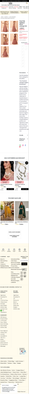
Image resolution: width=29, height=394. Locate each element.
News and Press (3, 260)
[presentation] (2, 171)
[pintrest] (21, 279)
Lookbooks (13, 282)
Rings (14, 363)
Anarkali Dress (3, 382)
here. (9, 391)
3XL (23, 57)
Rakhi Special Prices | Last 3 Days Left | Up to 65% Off (4, 12)
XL (22, 51)
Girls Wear (8, 378)
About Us (2, 259)
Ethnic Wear (23, 372)
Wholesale (16, 6)
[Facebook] (21, 272)
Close (15, 385)
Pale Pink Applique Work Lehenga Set (7, 18)
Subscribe (24, 263)
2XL (23, 54)
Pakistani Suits (19, 382)
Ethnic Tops (15, 376)
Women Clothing (12, 8)
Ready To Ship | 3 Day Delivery (24, 12)
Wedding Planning (4, 265)
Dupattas (2, 376)
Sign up (27, 6)
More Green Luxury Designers (14, 236)
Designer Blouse (20, 370)
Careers (2, 262)
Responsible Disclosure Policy (17, 269)
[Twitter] (24, 272)
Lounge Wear (23, 376)
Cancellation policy (15, 273)
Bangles (19, 363)
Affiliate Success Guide (5, 267)
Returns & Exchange (15, 262)
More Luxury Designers (14, 232)
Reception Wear (4, 380)
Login (24, 6)
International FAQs (15, 259)
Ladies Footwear (19, 361)
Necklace (10, 363)
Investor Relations (15, 267)
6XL (23, 66)
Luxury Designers (12, 16)
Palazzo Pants (16, 372)
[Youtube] (24, 276)
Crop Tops (2, 378)
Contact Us (2, 264)
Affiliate (20, 6)
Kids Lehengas (16, 378)
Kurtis (13, 370)
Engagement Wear (13, 380)
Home (2, 16)
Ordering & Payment (15, 277)
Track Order (11, 6)
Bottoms (25, 374)
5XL (23, 63)
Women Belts (3, 363)
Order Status (14, 260)
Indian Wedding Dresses (5, 372)
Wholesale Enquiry (15, 280)
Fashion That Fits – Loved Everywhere (14, 12)
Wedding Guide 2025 (4, 6)
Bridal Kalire (9, 376)
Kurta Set (20, 8)
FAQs (12, 272)
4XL (23, 60)
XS (22, 46)
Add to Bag (10, 189)
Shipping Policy (14, 275)
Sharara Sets (11, 382)
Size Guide (27, 43)
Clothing (6, 16)
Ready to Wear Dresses (16, 374)
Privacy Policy (14, 265)
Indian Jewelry (3, 361)
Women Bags (11, 361)
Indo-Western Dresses (5, 370)
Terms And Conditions (16, 264)
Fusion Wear (22, 380)
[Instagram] (21, 276)
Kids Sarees (23, 378)
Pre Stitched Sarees (4, 374)
